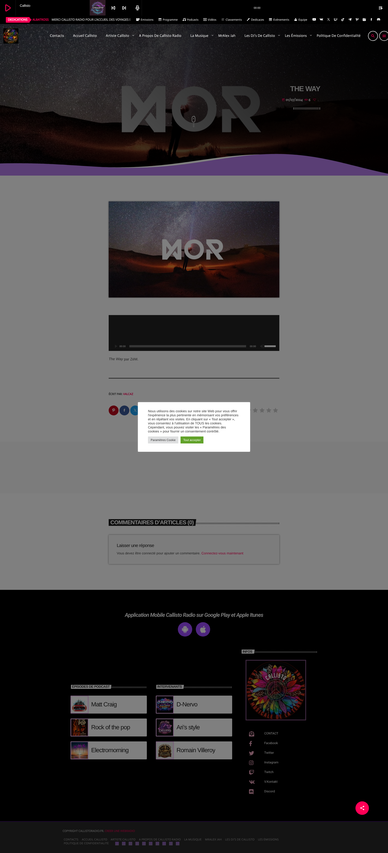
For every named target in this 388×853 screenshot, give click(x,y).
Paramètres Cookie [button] (163, 440)
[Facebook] (371, 19)
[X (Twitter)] (328, 19)
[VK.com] (321, 19)
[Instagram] (364, 19)
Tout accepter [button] (192, 440)
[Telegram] (350, 19)
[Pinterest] (357, 19)
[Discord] (378, 19)
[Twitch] (335, 19)
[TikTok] (343, 19)
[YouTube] (314, 19)
